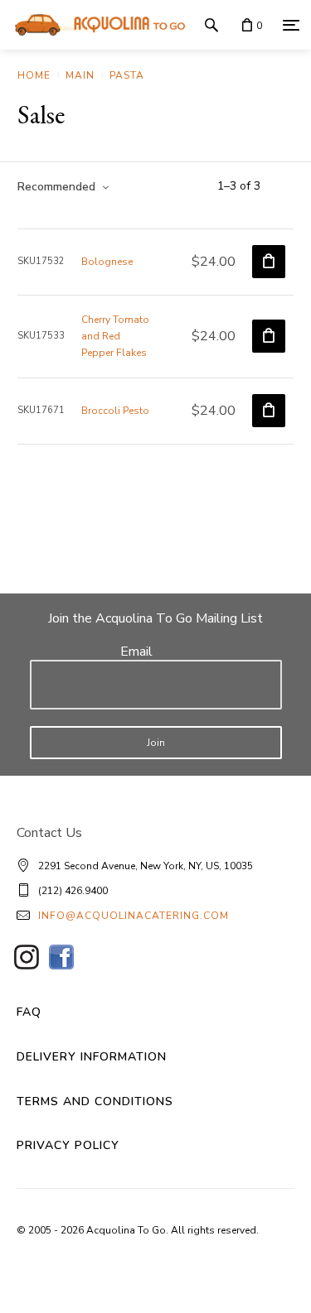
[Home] (96, 24)
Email (136, 651)
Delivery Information (92, 1057)
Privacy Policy (68, 1145)
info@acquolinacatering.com (133, 915)
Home (34, 75)
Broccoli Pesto (115, 410)
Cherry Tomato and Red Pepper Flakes (115, 336)
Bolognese (107, 261)
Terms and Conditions (95, 1101)
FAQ (29, 1012)
